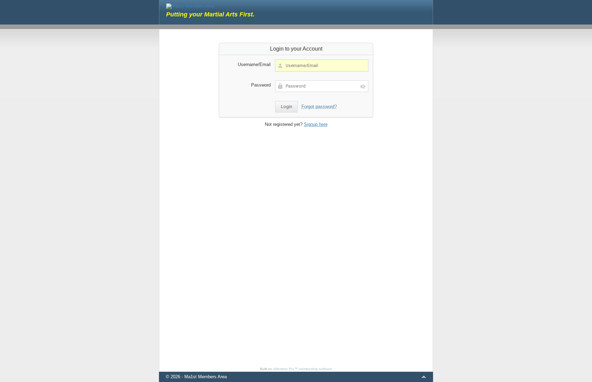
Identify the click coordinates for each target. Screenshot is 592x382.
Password (261, 85)
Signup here (316, 124)
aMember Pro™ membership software (302, 369)
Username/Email (254, 64)
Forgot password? (319, 106)
